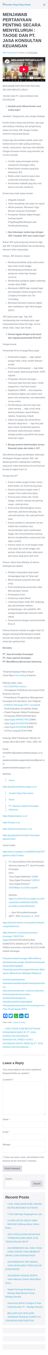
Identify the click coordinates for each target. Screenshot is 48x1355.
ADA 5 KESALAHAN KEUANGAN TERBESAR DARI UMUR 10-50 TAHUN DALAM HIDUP (22, 1238)
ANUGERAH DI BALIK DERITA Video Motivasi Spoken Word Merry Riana (23, 1279)
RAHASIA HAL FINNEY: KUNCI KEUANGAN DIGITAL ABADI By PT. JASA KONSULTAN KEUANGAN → (23, 1043)
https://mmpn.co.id (11, 822)
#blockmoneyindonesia (14, 991)
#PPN (24, 1009)
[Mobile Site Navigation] (44, 5)
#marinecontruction (35, 991)
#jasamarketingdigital (13, 966)
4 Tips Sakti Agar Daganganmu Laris (24, 1214)
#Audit (10, 1009)
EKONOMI (21, 727)
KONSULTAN (10, 705)
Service (23, 686)
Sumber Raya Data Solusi (21, 793)
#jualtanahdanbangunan (14, 998)
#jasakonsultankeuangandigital (17, 1002)
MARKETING (22, 719)
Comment (8, 1079)
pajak (20, 705)
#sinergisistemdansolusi (14, 1005)
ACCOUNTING (11, 686)
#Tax (5, 1009)
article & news (19, 1022)
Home (11, 780)
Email (6, 1132)
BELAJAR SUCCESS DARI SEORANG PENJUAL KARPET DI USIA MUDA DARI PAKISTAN (23, 1317)
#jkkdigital (26, 973)
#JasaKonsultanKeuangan (15, 958)
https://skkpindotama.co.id (15, 816)
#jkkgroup (36, 973)
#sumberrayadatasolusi (14, 979)
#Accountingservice (35, 1005)
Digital (12, 719)
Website (6, 1144)
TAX (26, 705)
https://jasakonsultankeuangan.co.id (20, 787)
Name (6, 1119)
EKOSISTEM (22, 723)
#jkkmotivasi (15, 973)
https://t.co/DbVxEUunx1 (20, 899)
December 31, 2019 (30, 916)
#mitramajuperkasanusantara (16, 994)
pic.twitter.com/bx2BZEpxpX (22, 906)
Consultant (34, 705)
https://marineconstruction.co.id (17, 829)
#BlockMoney (34, 958)
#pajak (17, 1009)
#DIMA (35, 876)
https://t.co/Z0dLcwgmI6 (26, 887)
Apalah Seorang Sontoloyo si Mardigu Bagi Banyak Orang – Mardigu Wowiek (20, 1293)
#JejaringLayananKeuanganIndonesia (21, 969)
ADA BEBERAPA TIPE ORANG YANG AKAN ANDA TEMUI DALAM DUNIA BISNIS (23, 1265)
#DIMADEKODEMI (28, 902)
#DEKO (35, 880)
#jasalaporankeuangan (14, 962)
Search (8, 1179)
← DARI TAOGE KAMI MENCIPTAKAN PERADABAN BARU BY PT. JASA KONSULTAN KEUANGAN (21, 1032)
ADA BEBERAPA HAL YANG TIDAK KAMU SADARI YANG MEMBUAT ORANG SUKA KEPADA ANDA (23, 1252)
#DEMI (12, 887)
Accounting (21, 675)
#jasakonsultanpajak (35, 962)
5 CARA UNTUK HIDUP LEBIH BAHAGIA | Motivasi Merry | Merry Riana (22, 1224)
